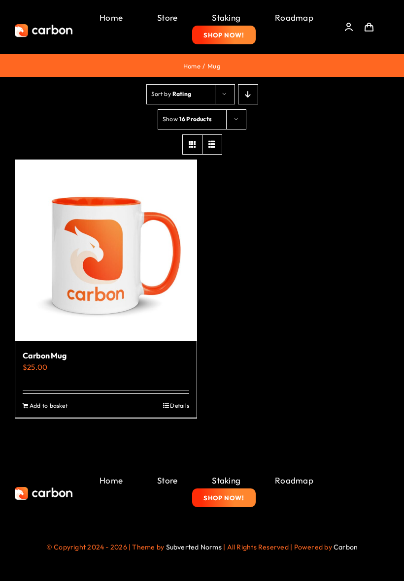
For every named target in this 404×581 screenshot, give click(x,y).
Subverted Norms (194, 547)
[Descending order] (248, 94)
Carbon (346, 547)
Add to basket (48, 405)
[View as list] (212, 144)
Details (179, 405)
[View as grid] (192, 144)
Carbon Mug (45, 355)
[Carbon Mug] (106, 250)
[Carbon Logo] (43, 27)
